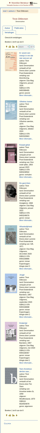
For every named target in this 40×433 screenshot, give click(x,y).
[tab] (7, 28)
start (5, 11)
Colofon (7, 423)
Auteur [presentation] (7, 28)
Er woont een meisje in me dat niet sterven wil (26, 55)
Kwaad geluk (24, 145)
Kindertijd (23, 323)
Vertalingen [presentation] (9, 32)
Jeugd (21, 275)
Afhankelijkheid (25, 227)
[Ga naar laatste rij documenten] (22, 46)
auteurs (12, 11)
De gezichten (24, 183)
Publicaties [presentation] (19, 28)
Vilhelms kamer (25, 102)
